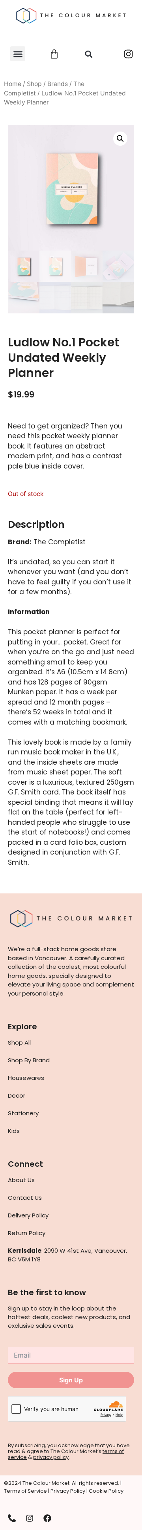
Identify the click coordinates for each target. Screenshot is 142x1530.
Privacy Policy (67, 1491)
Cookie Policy (106, 1491)
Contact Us (25, 1197)
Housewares (26, 1078)
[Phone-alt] (12, 1518)
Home (12, 84)
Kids (14, 1131)
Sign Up (71, 1380)
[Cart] (54, 54)
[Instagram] (128, 54)
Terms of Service (25, 1491)
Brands (57, 84)
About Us (21, 1180)
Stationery (23, 1113)
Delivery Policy (28, 1215)
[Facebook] (47, 1518)
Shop (34, 84)
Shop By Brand (29, 1060)
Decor (16, 1095)
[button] (17, 53)
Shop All (19, 1042)
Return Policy (26, 1233)
